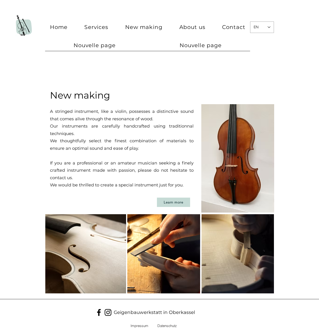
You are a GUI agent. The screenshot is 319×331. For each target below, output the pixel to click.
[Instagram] (108, 312)
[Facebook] (98, 312)
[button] (143, 27)
